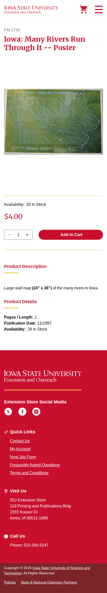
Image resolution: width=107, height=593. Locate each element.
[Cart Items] (83, 9)
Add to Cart (71, 235)
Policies (10, 582)
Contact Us (20, 441)
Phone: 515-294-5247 (29, 545)
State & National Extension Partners (49, 582)
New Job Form (23, 457)
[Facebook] (22, 412)
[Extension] (31, 9)
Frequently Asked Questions (35, 465)
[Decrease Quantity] (28, 234)
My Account (20, 449)
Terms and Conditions (29, 473)
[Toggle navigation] (98, 9)
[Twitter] (8, 412)
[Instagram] (36, 412)
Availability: (14, 204)
